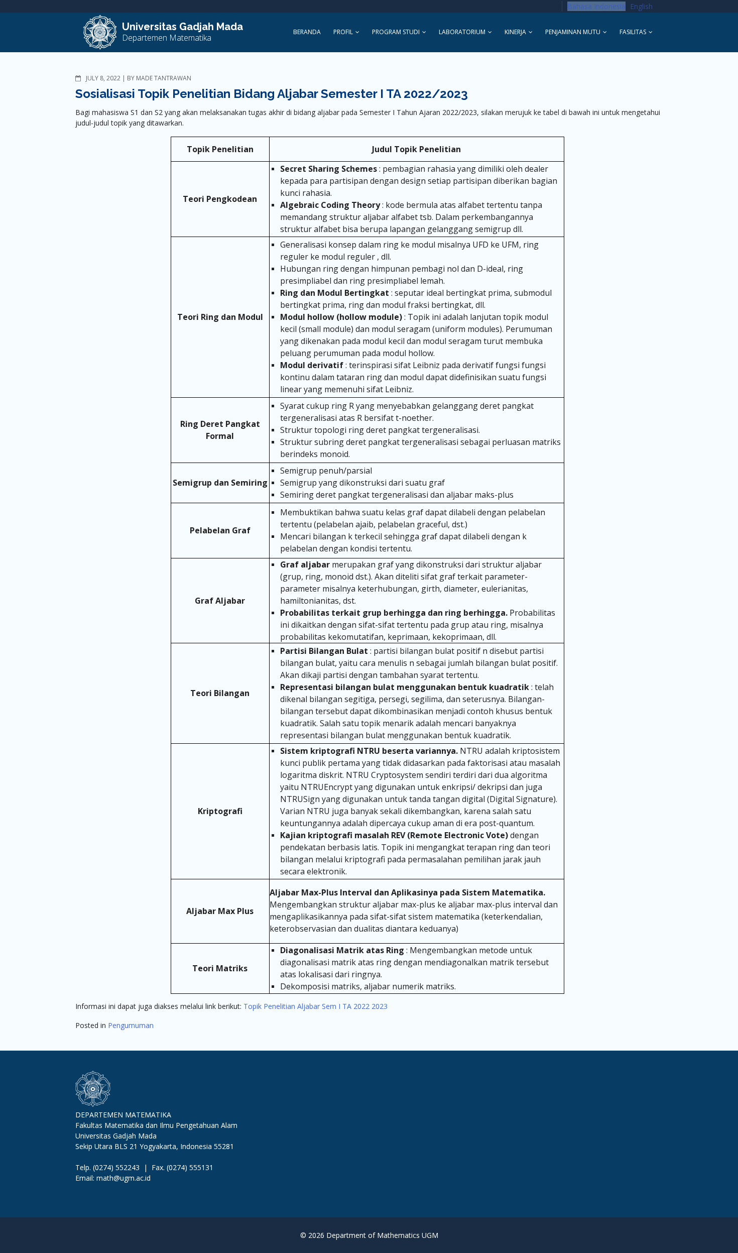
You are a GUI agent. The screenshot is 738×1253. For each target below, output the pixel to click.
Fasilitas (633, 32)
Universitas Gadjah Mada (182, 27)
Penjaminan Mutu (572, 32)
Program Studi (396, 32)
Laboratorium (462, 32)
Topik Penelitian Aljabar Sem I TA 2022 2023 (315, 1006)
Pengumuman (131, 1025)
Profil (343, 32)
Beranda (307, 32)
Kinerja (515, 32)
